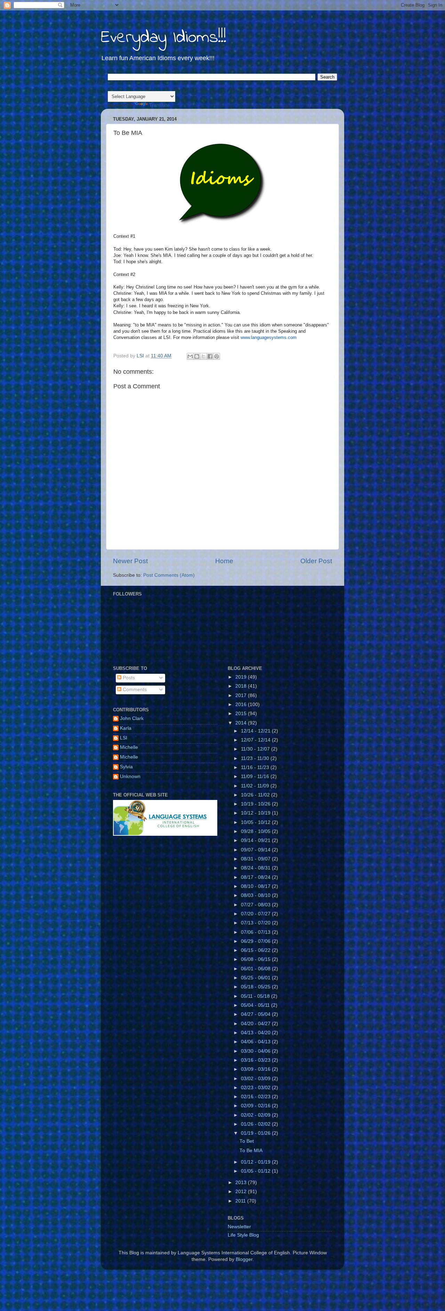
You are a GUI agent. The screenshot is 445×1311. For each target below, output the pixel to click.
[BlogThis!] (196, 356)
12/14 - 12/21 (256, 731)
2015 (241, 713)
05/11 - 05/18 (256, 996)
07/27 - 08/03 (256, 904)
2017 (241, 695)
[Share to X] (203, 356)
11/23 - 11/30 (255, 758)
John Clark (132, 718)
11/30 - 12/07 (256, 749)
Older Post (316, 561)
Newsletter (239, 1226)
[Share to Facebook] (210, 356)
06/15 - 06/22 (256, 950)
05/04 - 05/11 (256, 1005)
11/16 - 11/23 (255, 767)
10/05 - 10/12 (256, 822)
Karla (125, 728)
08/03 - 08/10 (256, 895)
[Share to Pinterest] (216, 356)
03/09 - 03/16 (256, 1069)
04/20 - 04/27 (256, 1023)
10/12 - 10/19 (256, 813)
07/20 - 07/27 (256, 913)
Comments (134, 689)
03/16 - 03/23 (256, 1060)
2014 (241, 723)
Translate (159, 105)
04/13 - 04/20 (256, 1032)
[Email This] (190, 356)
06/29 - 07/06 (256, 941)
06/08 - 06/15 (256, 959)
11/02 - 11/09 (255, 785)
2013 (241, 1182)
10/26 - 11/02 (256, 795)
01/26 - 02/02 (256, 1124)
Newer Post (130, 561)
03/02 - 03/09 (256, 1078)
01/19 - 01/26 (256, 1133)
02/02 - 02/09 (256, 1115)
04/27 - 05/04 (256, 1014)
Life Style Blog (243, 1235)
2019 (241, 677)
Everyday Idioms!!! (163, 37)
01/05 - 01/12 (256, 1171)
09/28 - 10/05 (256, 831)
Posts (128, 677)
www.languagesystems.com (269, 337)
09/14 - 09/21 (256, 840)
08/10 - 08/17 (256, 886)
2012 (241, 1191)
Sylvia (126, 766)
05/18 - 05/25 (256, 986)
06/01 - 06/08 (256, 968)
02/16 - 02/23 (256, 1096)
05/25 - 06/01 (256, 977)
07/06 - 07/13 (256, 932)
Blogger (244, 1259)
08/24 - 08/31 (256, 868)
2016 (241, 704)
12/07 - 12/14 (256, 740)
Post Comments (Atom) (169, 575)
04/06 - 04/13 (256, 1041)
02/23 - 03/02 (256, 1087)
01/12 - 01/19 (256, 1162)
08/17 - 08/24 (256, 877)
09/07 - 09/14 (256, 849)
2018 (241, 686)
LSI (123, 738)
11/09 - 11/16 (255, 776)
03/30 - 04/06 (256, 1051)
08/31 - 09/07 (256, 858)
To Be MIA (251, 1150)
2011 (241, 1201)
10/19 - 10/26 (256, 804)
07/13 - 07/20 (256, 922)
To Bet (247, 1141)
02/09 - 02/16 (256, 1105)
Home (224, 561)
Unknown (130, 776)
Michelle (129, 747)
